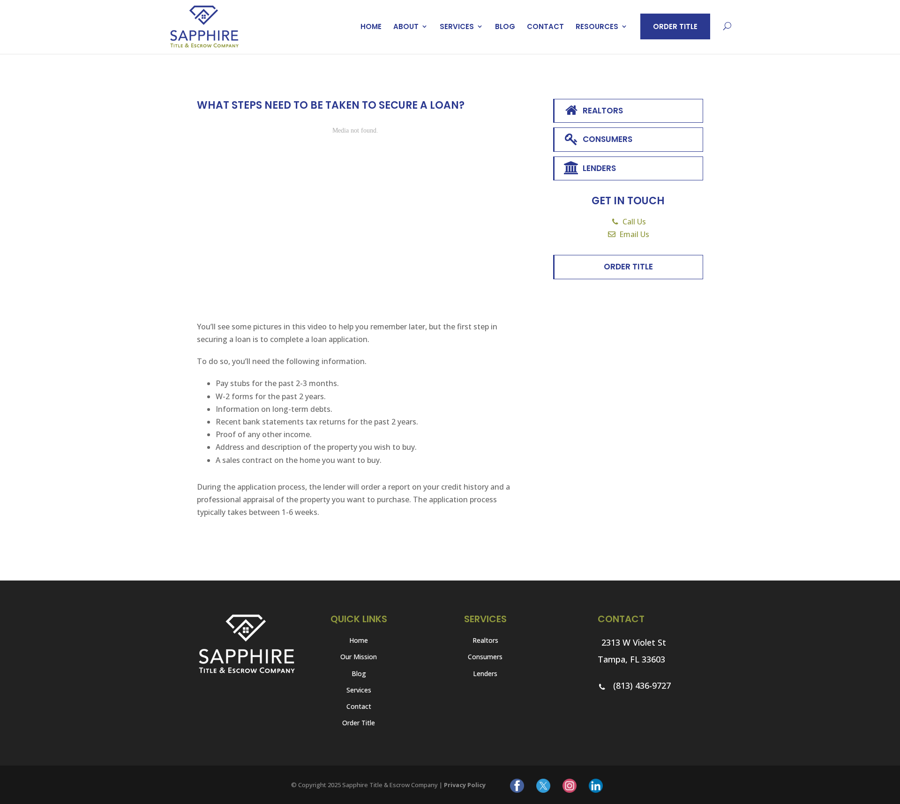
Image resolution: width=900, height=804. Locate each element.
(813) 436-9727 (641, 685)
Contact (545, 26)
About (406, 26)
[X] (543, 785)
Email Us (634, 234)
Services (457, 26)
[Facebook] (517, 785)
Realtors (603, 110)
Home (371, 26)
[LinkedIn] (596, 785)
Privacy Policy (465, 785)
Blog (505, 26)
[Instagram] (569, 785)
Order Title (675, 26)
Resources (597, 26)
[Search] (727, 27)
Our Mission (358, 656)
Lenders (599, 168)
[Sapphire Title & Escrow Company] (204, 26)
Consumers (607, 139)
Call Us (634, 221)
